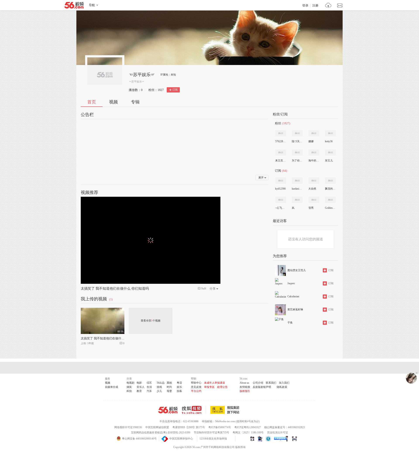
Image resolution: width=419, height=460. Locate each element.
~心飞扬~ (280, 207)
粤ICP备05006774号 (219, 427)
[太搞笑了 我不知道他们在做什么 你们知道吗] (102, 309)
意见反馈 (196, 386)
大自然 (312, 188)
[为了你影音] (297, 152)
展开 (261, 177)
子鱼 (290, 322)
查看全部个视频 (150, 320)
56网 (167, 410)
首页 (91, 101)
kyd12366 (280, 188)
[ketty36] (330, 133)
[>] (328, 6)
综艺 (149, 382)
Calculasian (293, 296)
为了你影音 (297, 160)
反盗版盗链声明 (262, 386)
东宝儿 (329, 160)
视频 (113, 101)
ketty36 (329, 141)
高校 (169, 382)
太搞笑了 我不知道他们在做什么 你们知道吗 (115, 288)
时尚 (169, 386)
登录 (305, 5)
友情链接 (245, 386)
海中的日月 (313, 160)
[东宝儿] (330, 152)
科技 (129, 391)
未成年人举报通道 (214, 382)
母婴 (169, 391)
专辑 (135, 101)
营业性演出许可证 (277, 432)
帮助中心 (196, 382)
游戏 (159, 386)
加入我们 (284, 382)
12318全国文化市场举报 (213, 438)
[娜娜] (313, 133)
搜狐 (225, 410)
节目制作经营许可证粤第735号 (211, 432)
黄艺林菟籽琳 (295, 309)
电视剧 (130, 382)
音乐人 (140, 386)
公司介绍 (258, 382)
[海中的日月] (313, 152)
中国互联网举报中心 (181, 438)
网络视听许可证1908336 (128, 427)
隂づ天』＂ (297, 141)
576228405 (280, 141)
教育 (139, 391)
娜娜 (311, 141)
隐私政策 (282, 386)
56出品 (161, 382)
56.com (74, 6)
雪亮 (311, 207)
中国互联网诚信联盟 (157, 427)
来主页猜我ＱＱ (280, 160)
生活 (149, 386)
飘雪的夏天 (330, 188)
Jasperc (291, 283)
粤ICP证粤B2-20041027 (247, 427)
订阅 (175, 89)
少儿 (159, 391)
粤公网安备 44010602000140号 (139, 438)
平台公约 (196, 391)
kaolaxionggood (297, 188)
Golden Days (330, 207)
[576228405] (280, 133)
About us (244, 382)
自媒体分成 (111, 386)
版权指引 (245, 391)
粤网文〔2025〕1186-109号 (248, 432)
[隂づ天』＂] (297, 133)
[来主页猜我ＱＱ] (280, 152)
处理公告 (222, 386)
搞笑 (129, 386)
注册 (315, 5)
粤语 (179, 382)
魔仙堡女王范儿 (296, 270)
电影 (139, 382)
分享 (213, 288)
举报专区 (209, 386)
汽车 (149, 391)
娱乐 (179, 386)
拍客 (179, 391)
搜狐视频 (194, 410)
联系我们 (271, 382)
